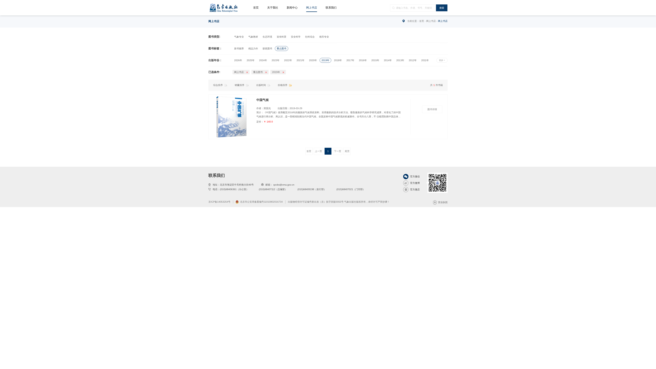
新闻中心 (292, 7)
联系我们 (331, 7)
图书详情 (432, 109)
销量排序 (239, 85)
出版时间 (261, 85)
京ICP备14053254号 (219, 201)
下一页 (337, 151)
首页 (256, 7)
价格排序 (282, 85)
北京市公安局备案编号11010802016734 (261, 201)
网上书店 (311, 7)
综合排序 (218, 85)
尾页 (347, 151)
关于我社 (272, 7)
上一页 (318, 151)
